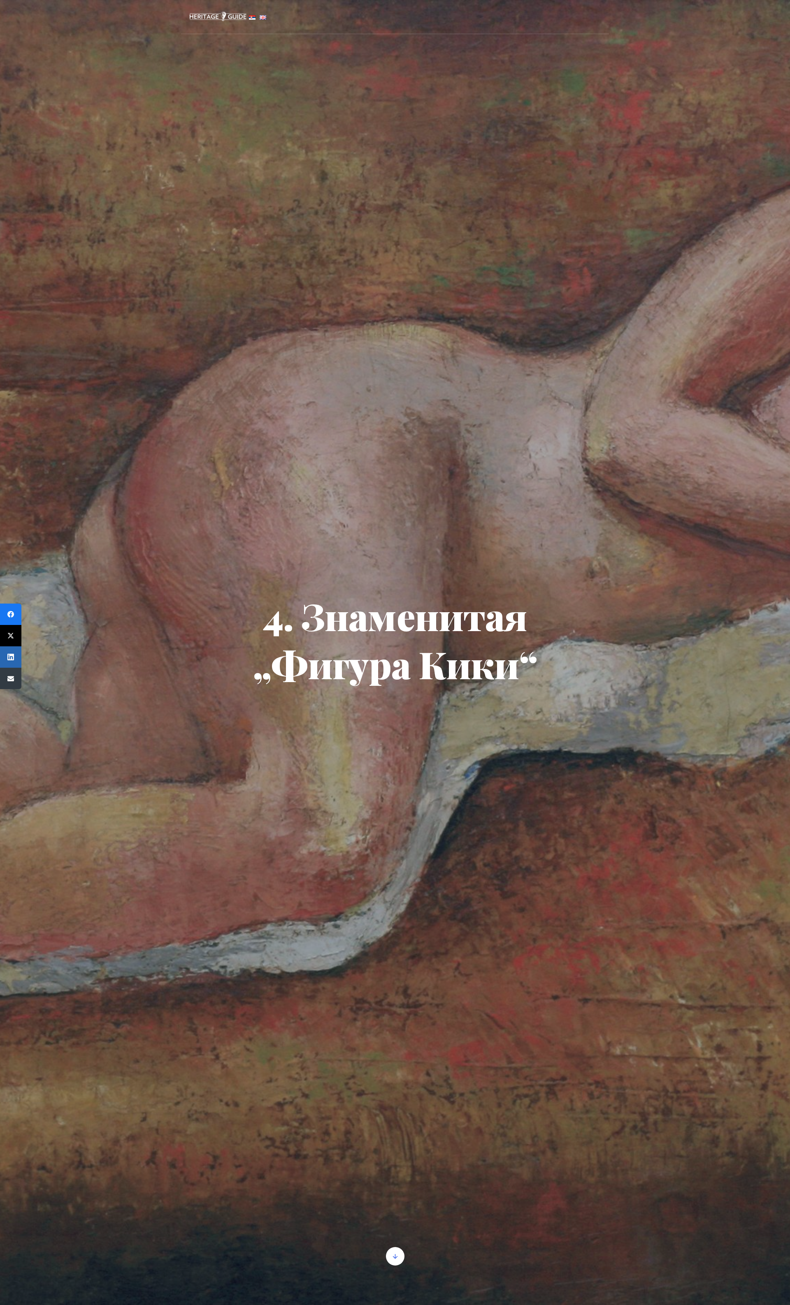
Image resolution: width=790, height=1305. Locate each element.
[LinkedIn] (10, 657)
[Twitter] (10, 635)
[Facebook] (10, 614)
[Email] (10, 678)
